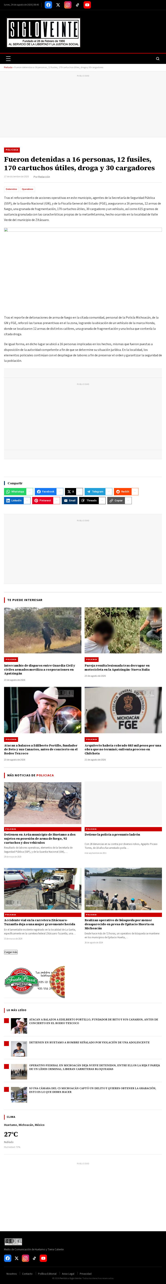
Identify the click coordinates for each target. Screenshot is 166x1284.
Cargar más (10, 952)
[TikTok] (77, 5)
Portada (8, 67)
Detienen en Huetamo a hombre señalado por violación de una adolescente (89, 1042)
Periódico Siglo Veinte (70, 1278)
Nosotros (11, 1274)
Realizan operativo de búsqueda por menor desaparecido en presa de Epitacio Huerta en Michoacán (119, 924)
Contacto (27, 1274)
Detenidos (11, 189)
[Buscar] (157, 58)
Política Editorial (47, 1274)
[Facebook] (48, 5)
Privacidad (86, 1274)
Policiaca (12, 149)
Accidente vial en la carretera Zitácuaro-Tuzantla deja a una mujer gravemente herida (39, 922)
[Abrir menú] (8, 59)
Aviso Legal (68, 1274)
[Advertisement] (83, 106)
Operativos (27, 189)
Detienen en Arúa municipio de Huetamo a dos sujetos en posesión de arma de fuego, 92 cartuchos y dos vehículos (40, 838)
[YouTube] (87, 5)
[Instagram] (67, 5)
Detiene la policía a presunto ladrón (112, 834)
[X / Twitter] (58, 5)
